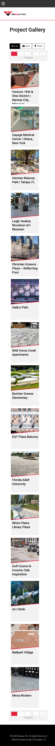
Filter (39, 46)
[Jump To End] (43, 54)
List (16, 46)
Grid (27, 46)
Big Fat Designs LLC (37, 739)
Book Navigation (7, 3)
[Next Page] (36, 54)
